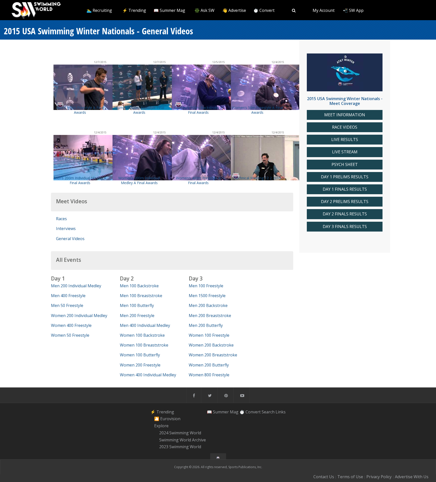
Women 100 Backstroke (142, 335)
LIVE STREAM (345, 152)
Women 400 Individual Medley (148, 375)
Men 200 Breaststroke (210, 315)
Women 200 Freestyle (140, 365)
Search (268, 412)
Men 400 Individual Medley (145, 325)
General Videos (70, 238)
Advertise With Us (411, 476)
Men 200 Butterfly (206, 325)
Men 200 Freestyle (137, 315)
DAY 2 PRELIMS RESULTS (344, 201)
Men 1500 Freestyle (207, 295)
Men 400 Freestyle (68, 295)
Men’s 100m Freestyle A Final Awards (80, 110)
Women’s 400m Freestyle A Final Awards (198, 180)
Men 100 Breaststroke (141, 295)
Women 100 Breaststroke (144, 345)
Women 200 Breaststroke (213, 355)
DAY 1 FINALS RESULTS (345, 189)
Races (61, 218)
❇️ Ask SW (204, 10)
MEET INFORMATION (344, 114)
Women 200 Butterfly (209, 365)
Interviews (66, 228)
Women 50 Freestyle (70, 335)
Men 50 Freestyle (67, 305)
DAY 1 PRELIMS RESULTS (344, 177)
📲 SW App (353, 10)
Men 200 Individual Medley (76, 286)
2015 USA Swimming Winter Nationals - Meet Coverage (345, 101)
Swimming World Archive (182, 440)
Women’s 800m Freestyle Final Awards (139, 110)
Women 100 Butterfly (140, 355)
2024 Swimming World (180, 433)
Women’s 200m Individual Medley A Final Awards (139, 180)
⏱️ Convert (264, 10)
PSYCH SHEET (345, 164)
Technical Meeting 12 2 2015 (257, 178)
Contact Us (323, 476)
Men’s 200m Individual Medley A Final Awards (80, 180)
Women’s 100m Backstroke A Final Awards (198, 110)
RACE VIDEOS (344, 127)
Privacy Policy (379, 476)
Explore (161, 426)
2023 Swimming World (180, 447)
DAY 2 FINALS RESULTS (345, 214)
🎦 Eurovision (167, 419)
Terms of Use (350, 476)
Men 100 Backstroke (139, 286)
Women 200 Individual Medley (79, 315)
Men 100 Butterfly (137, 305)
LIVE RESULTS (344, 139)
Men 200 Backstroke (208, 305)
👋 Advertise (234, 10)
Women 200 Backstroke (211, 345)
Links (281, 412)
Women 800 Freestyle (209, 375)
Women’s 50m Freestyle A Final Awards (257, 110)
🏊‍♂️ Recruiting (99, 10)
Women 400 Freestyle (71, 325)
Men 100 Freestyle (206, 286)
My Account (324, 10)
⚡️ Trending (134, 10)
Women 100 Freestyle (209, 335)
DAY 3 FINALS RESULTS (345, 226)
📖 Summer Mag (169, 10)
